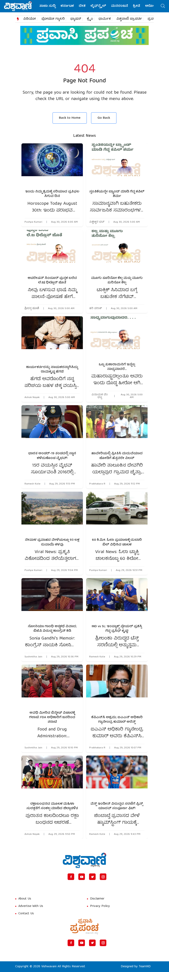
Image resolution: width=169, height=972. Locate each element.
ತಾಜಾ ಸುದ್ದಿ (47, 6)
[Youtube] (82, 877)
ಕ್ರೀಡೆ (136, 6)
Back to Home (69, 118)
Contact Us (26, 914)
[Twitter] (92, 877)
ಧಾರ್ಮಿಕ (105, 19)
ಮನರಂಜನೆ (119, 6)
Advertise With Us (30, 906)
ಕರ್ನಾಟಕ (67, 6)
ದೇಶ (82, 6)
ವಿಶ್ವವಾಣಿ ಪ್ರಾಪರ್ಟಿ (129, 19)
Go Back (103, 118)
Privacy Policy (100, 906)
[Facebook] (71, 877)
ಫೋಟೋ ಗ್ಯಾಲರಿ (53, 19)
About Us (24, 899)
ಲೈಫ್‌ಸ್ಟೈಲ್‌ (98, 6)
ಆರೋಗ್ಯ (151, 6)
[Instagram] (103, 877)
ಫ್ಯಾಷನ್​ (75, 19)
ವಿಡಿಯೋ (29, 19)
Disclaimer (97, 899)
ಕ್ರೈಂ (90, 19)
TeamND (145, 967)
